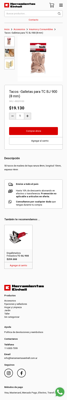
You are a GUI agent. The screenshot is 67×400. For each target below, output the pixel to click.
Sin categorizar (11, 317)
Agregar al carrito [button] (18, 265)
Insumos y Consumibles (41, 29)
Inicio (7, 29)
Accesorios (19, 29)
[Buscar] (59, 14)
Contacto (33, 19)
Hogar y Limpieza (13, 307)
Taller (7, 313)
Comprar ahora (33, 131)
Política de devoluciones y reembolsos (23, 332)
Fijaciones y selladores (15, 304)
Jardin (7, 310)
